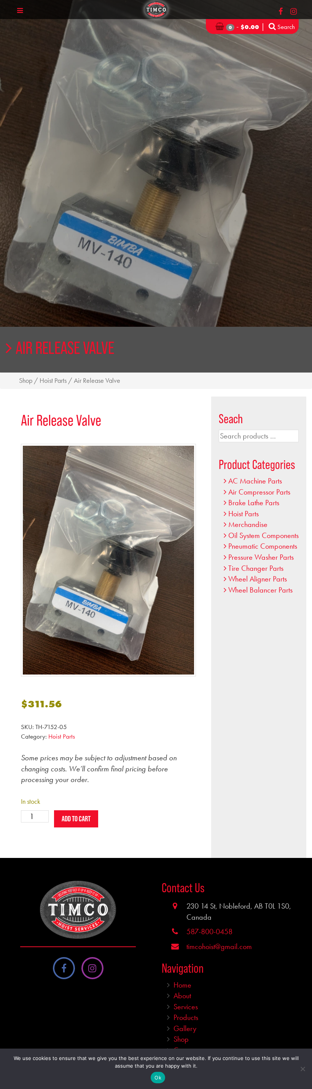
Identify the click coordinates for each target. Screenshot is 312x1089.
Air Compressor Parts (259, 492)
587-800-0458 (209, 931)
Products (186, 1017)
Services (186, 1007)
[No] (302, 1069)
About (182, 996)
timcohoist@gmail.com (219, 946)
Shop (25, 380)
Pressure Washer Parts (261, 557)
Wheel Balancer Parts (260, 590)
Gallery (185, 1028)
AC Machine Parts (255, 481)
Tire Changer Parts (255, 568)
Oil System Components (263, 535)
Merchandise (247, 524)
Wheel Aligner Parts (257, 579)
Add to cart (76, 818)
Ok (157, 1078)
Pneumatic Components (262, 546)
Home (182, 985)
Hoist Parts (53, 380)
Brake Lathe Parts (253, 503)
